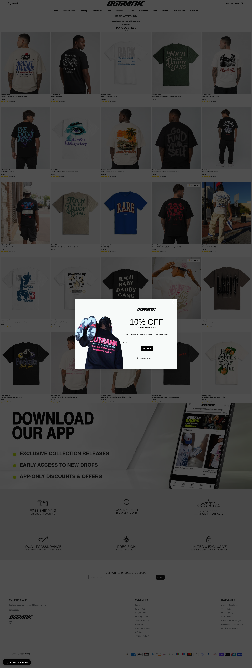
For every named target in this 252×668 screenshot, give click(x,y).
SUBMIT (147, 348)
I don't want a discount (145, 358)
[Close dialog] (174, 302)
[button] (17, 662)
